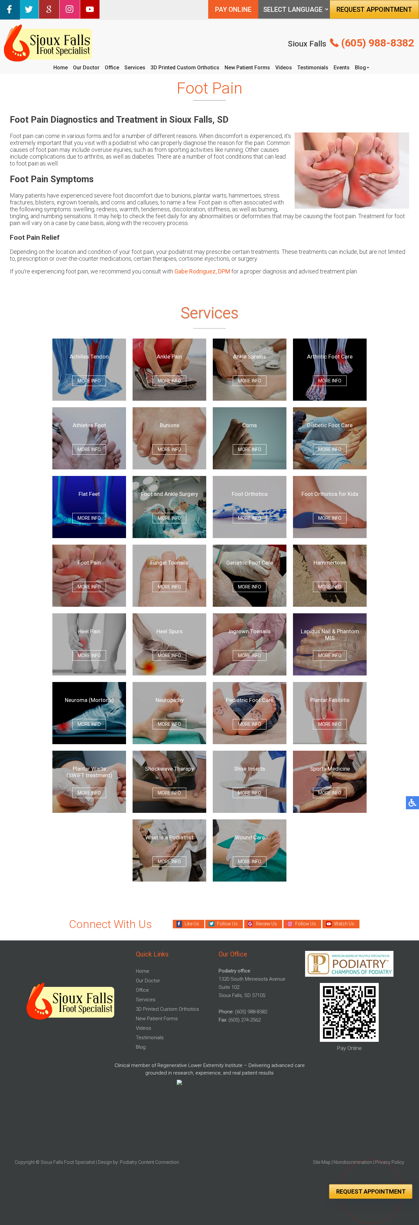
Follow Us (227, 923)
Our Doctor (86, 67)
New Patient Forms (247, 67)
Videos (283, 67)
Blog (360, 67)
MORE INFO (89, 380)
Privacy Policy (389, 1162)
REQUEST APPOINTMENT (374, 9)
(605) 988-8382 (377, 43)
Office (112, 67)
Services (134, 67)
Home (60, 67)
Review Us (266, 923)
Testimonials (312, 67)
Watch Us (344, 923)
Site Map (322, 1162)
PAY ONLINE (233, 9)
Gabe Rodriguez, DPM (202, 271)
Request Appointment (371, 1191)
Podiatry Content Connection (149, 1162)
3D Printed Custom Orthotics (185, 67)
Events (342, 67)
